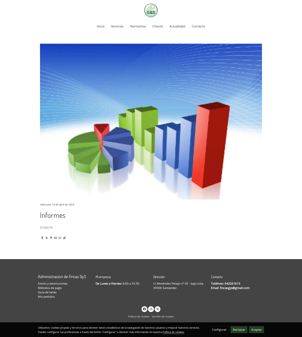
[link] (151, 10)
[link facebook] (145, 308)
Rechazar (239, 330)
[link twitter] (158, 308)
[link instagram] (151, 308)
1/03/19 (47, 228)
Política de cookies (139, 316)
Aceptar (256, 330)
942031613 (232, 283)
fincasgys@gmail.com (235, 288)
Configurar (219, 330)
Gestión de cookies (163, 316)
